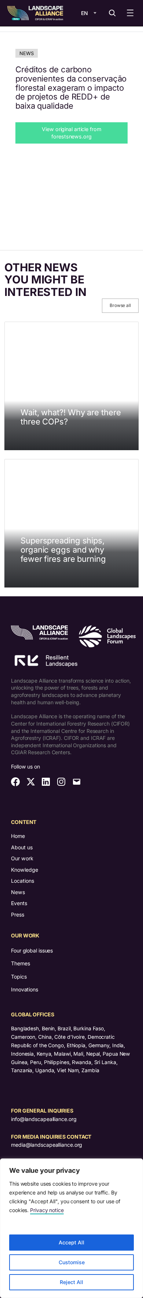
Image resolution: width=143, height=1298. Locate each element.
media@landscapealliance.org (46, 1145)
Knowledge (24, 870)
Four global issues (32, 950)
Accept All (71, 1242)
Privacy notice (47, 1210)
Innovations (24, 989)
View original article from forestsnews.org (71, 133)
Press (17, 914)
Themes (20, 963)
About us (22, 847)
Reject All (71, 1282)
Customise (72, 1262)
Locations (22, 881)
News (26, 53)
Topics (18, 976)
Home (18, 836)
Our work (22, 858)
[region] (71, 1228)
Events (19, 903)
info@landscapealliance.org (43, 1119)
